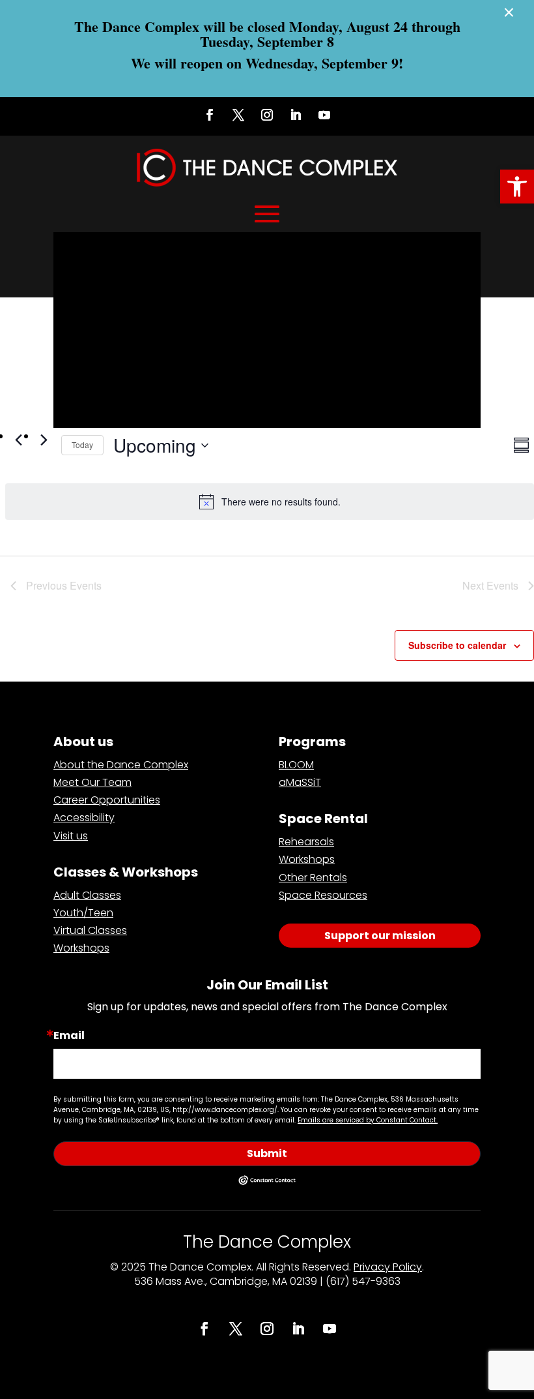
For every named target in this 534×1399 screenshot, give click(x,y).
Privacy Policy (388, 1266)
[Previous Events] (18, 439)
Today (82, 444)
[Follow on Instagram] (267, 115)
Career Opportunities (106, 799)
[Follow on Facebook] (209, 115)
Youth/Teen (83, 912)
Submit (267, 1153)
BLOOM (296, 764)
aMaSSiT (300, 782)
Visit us (70, 835)
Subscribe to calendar (457, 645)
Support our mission (380, 935)
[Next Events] (43, 439)
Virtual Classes (90, 930)
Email (69, 1035)
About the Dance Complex (120, 764)
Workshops (81, 947)
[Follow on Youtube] (324, 115)
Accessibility (84, 817)
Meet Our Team (92, 782)
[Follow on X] (238, 115)
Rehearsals (306, 841)
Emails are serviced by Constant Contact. (368, 1120)
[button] (517, 186)
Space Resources (323, 895)
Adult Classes (87, 895)
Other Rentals (313, 877)
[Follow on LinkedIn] (295, 115)
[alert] (269, 501)
